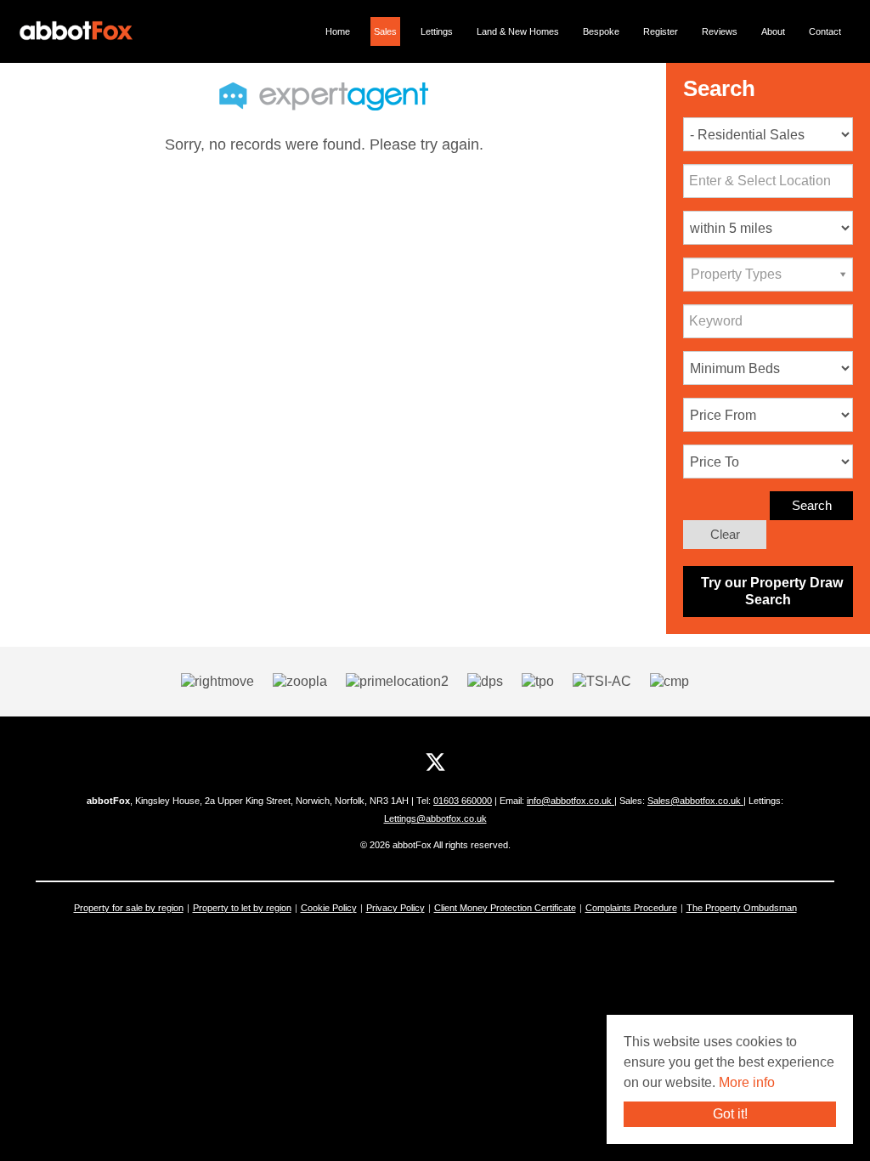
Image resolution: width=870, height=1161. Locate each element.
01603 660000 (462, 801)
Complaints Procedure (631, 908)
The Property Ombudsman (741, 908)
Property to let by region (242, 908)
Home (337, 31)
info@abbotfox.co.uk (570, 801)
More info (747, 1082)
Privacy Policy (395, 908)
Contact (825, 31)
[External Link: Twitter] (435, 762)
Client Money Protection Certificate (505, 908)
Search (812, 505)
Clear (725, 534)
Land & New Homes (518, 31)
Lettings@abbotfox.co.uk (435, 818)
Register (660, 31)
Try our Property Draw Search (768, 591)
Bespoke (601, 31)
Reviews (719, 31)
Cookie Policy (329, 908)
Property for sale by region (129, 908)
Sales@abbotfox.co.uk (695, 801)
